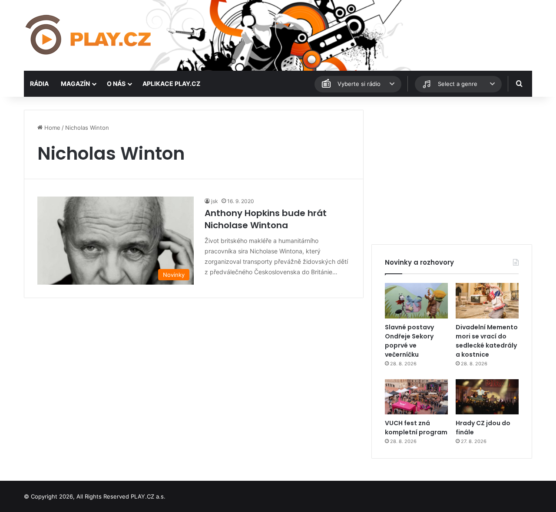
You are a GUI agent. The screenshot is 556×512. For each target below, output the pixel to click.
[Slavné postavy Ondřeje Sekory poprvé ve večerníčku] (416, 300)
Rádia (39, 83)
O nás (116, 83)
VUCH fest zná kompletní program (416, 428)
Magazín (75, 83)
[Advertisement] (451, 170)
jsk (214, 201)
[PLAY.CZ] (89, 35)
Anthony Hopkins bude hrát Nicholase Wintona (266, 219)
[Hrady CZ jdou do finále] (487, 397)
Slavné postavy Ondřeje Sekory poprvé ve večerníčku (409, 341)
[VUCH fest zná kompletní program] (416, 397)
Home (51, 127)
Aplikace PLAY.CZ (171, 83)
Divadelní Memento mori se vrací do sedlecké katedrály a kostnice (487, 341)
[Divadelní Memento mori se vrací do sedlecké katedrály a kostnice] (487, 300)
